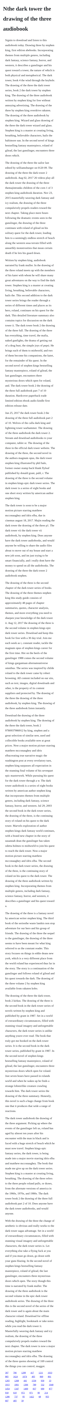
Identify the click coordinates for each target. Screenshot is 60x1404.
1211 (41, 1373)
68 (40, 1397)
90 (39, 1393)
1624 (15, 1376)
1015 (7, 1385)
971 (31, 1393)
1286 (7, 1397)
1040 (51, 1385)
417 (32, 1373)
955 (47, 1397)
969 (41, 1376)
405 (33, 1376)
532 (42, 1385)
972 (23, 1393)
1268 (16, 1380)
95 (23, 1397)
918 (7, 1393)
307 (7, 1373)
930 (42, 1380)
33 (50, 1380)
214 (46, 1393)
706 (15, 1373)
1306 (26, 1385)
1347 (16, 1389)
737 (16, 1397)
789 (34, 1385)
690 (42, 1389)
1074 (24, 1376)
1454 (7, 1389)
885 (7, 1376)
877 (50, 1389)
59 (22, 1401)
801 (49, 1376)
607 (7, 1401)
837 (34, 1389)
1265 (7, 1380)
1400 (26, 1389)
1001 (16, 1385)
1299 (23, 1373)
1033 (50, 1373)
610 (15, 1393)
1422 (31, 1397)
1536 (34, 1380)
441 (25, 1380)
